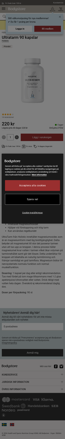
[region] (32, 189)
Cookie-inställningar (32, 212)
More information (39, 175)
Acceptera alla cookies (32, 185)
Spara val (32, 199)
